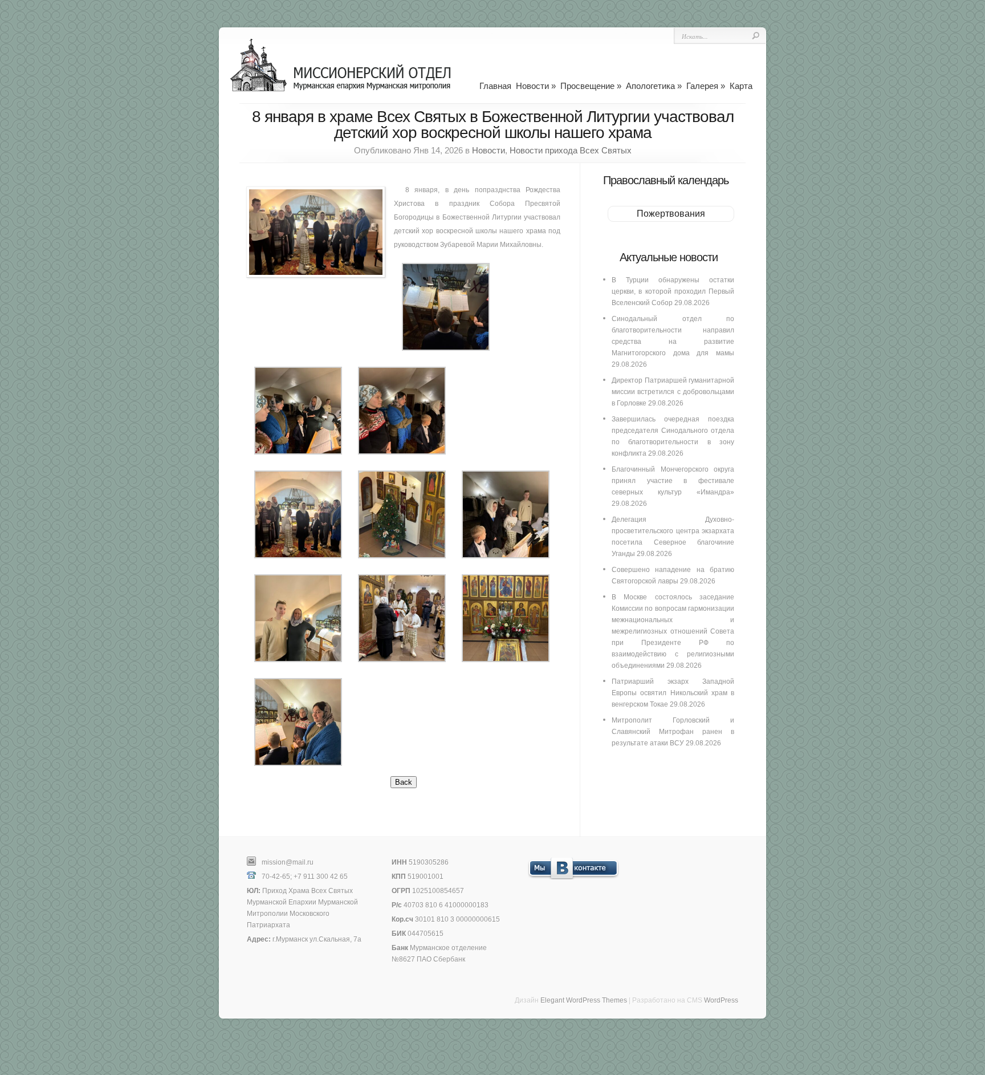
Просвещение (590, 86)
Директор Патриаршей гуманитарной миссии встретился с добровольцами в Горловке (673, 391)
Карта (741, 86)
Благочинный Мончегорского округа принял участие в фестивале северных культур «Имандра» (673, 480)
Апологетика (654, 86)
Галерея (705, 86)
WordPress (721, 1000)
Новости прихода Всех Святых (571, 150)
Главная (495, 86)
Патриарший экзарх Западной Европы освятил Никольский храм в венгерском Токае (673, 693)
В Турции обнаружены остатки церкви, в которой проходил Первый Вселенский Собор (673, 291)
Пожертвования (671, 213)
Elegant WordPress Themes (583, 1000)
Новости (536, 86)
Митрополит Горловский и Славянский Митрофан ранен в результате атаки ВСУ (673, 731)
